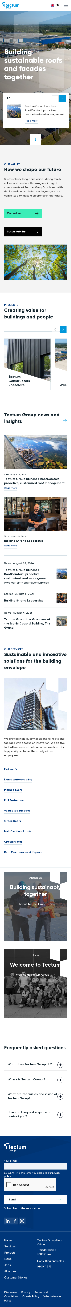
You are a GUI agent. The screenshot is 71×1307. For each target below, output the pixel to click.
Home (8, 1240)
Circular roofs (13, 842)
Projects (10, 1252)
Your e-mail (10, 1161)
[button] (54, 5)
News (8, 1259)
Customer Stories (15, 1277)
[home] (10, 5)
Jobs (7, 1265)
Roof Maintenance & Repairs (23, 852)
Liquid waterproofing (18, 779)
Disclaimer (10, 1292)
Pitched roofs (13, 790)
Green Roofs (12, 821)
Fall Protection (14, 800)
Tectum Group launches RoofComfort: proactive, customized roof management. (34, 481)
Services (10, 1246)
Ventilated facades (17, 810)
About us (10, 1271)
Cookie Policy (30, 1296)
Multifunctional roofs (18, 831)
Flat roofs (10, 769)
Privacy (25, 1292)
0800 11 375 (44, 1266)
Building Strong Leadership (23, 540)
